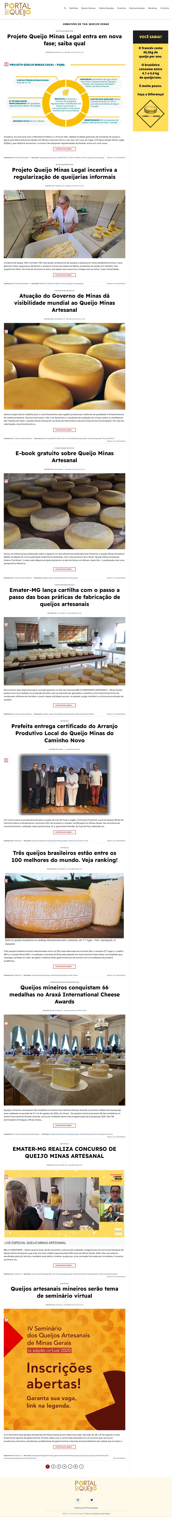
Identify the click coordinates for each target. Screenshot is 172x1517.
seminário (25, 1458)
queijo (78, 438)
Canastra (35, 975)
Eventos (121, 8)
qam (77, 1455)
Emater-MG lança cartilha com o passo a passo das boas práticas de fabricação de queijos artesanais (64, 596)
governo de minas (53, 1274)
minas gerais (57, 714)
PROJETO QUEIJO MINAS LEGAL (73, 158)
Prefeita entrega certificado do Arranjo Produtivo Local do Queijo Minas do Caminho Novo (64, 733)
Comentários (119, 1458)
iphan (61, 1455)
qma (81, 1455)
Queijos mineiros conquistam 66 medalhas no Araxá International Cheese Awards (64, 994)
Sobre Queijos (106, 8)
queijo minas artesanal (102, 1274)
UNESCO (111, 438)
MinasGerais (69, 1455)
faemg (34, 1455)
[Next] (81, 1467)
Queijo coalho (50, 975)
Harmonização (137, 8)
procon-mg (54, 158)
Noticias (73, 8)
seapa (101, 158)
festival (40, 1455)
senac (75, 578)
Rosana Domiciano (78, 1010)
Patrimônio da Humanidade (64, 438)
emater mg (46, 714)
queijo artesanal (88, 438)
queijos (12, 1458)
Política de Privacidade (86, 1508)
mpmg (42, 158)
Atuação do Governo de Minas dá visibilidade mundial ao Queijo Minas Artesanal (64, 302)
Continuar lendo (64, 149)
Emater (42, 1274)
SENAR (33, 1458)
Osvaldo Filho (76, 52)
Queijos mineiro (106, 1134)
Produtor (68, 31)
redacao (78, 613)
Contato (164, 8)
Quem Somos (88, 8)
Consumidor (60, 291)
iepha (56, 1455)
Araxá (52, 1134)
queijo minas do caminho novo (75, 841)
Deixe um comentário (116, 158)
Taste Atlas (72, 975)
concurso (58, 1134)
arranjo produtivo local (40, 841)
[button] (65, 8)
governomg (47, 438)
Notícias (60, 31)
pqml (47, 158)
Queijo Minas (93, 158)
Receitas (152, 8)
